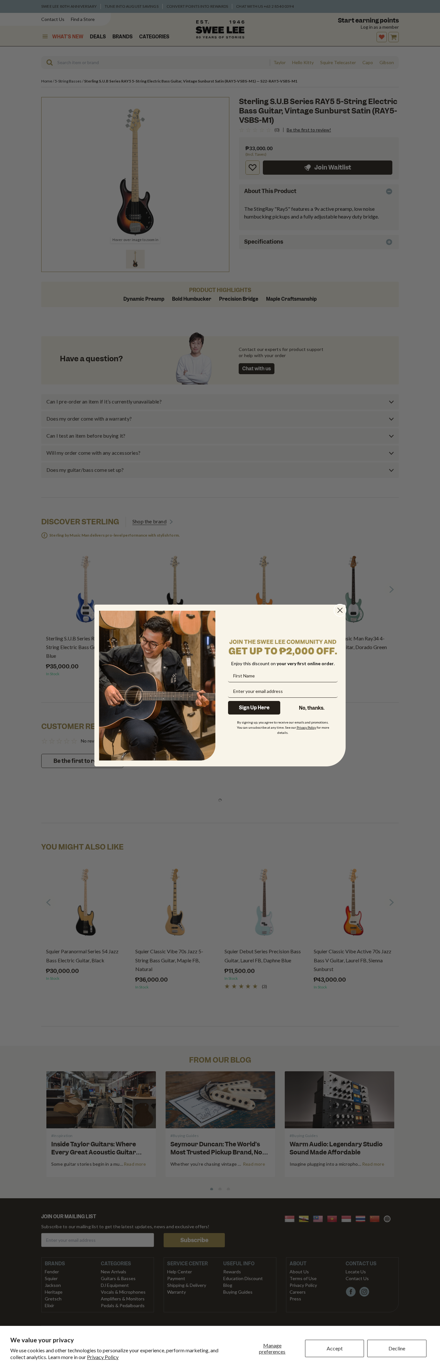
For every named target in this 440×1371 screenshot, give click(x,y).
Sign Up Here (254, 708)
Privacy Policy (103, 1357)
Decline (396, 1348)
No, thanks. (311, 708)
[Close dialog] (340, 610)
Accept (335, 1348)
